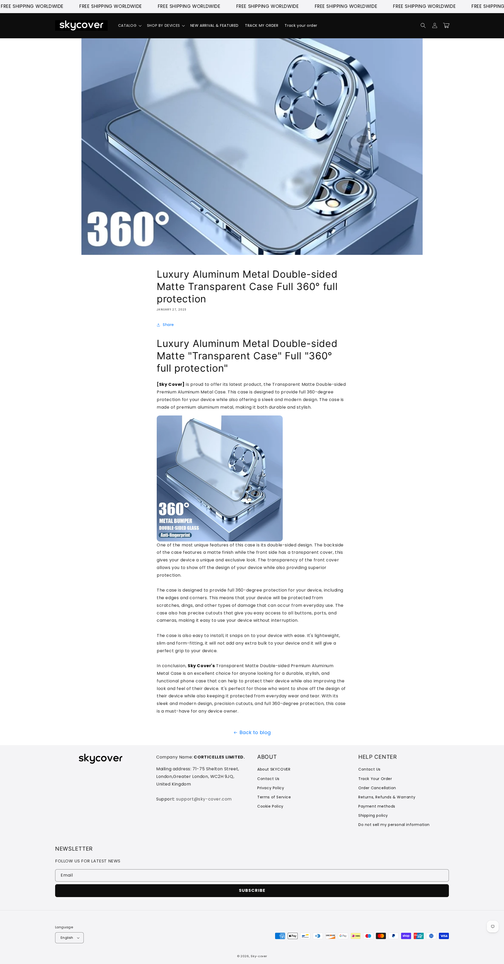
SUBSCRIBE (252, 890)
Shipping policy (373, 815)
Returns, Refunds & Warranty (386, 797)
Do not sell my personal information (394, 824)
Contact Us (268, 778)
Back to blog (255, 732)
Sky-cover (259, 956)
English (67, 937)
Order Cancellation (377, 788)
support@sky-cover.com (204, 799)
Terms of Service (274, 797)
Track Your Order (375, 778)
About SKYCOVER (273, 769)
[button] (129, 25)
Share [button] (168, 324)
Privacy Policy (270, 788)
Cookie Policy (270, 806)
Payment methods (376, 806)
